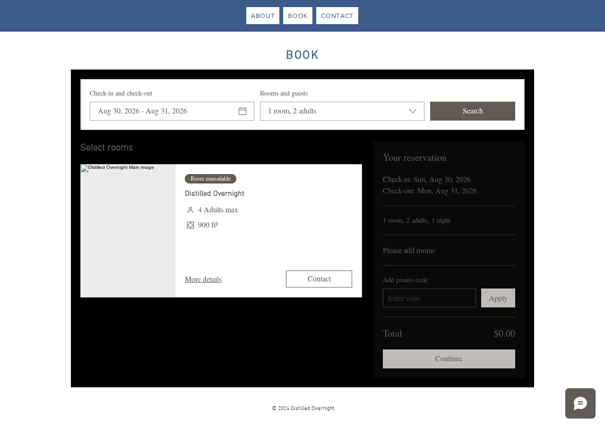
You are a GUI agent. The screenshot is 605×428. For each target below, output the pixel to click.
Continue (449, 358)
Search (473, 110)
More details (203, 279)
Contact (319, 278)
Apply (498, 298)
